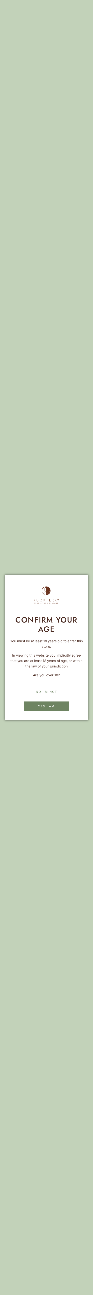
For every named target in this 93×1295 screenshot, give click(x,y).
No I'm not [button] (46, 692)
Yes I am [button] (46, 706)
